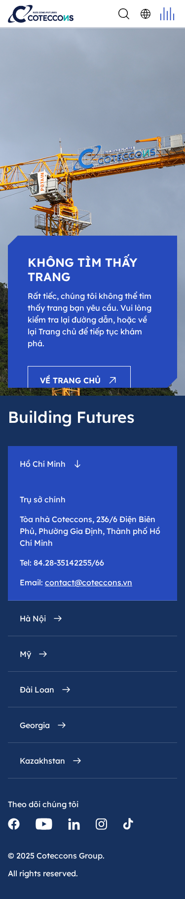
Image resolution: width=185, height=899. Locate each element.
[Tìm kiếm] (124, 14)
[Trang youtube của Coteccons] (44, 824)
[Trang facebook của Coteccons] (14, 824)
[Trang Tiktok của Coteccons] (128, 824)
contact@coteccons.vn (88, 582)
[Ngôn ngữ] (145, 14)
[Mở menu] (167, 14)
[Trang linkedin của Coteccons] (74, 824)
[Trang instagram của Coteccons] (101, 824)
